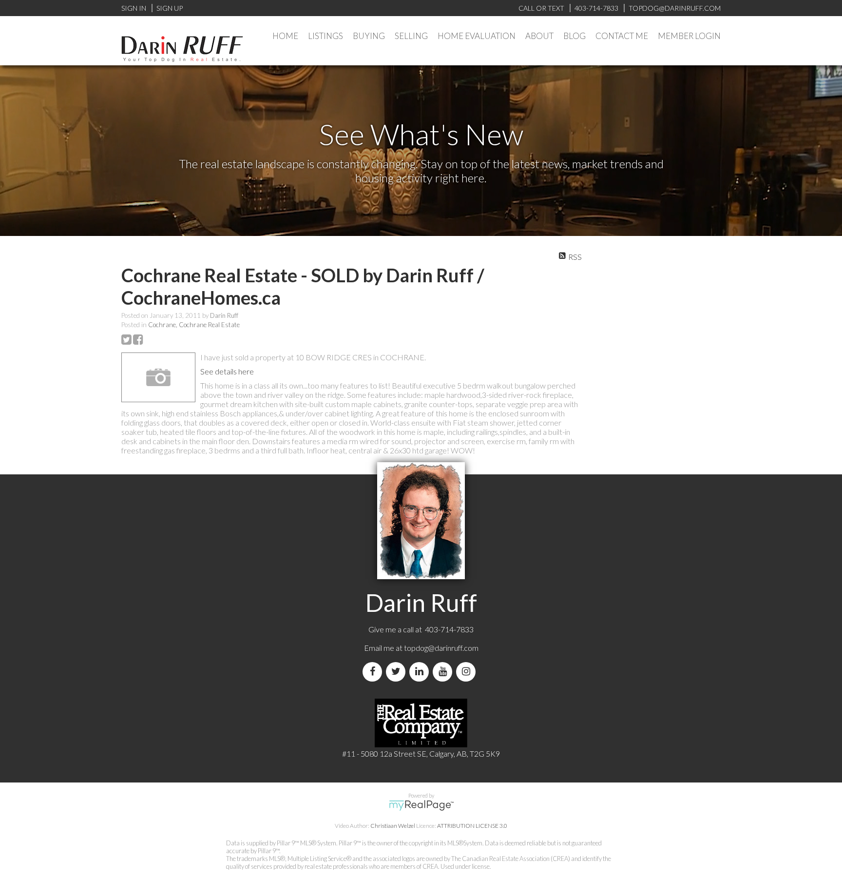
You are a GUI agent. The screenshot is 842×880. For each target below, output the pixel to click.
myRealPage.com (421, 805)
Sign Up (169, 8)
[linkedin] (421, 671)
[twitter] (397, 671)
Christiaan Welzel (392, 825)
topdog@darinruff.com (441, 647)
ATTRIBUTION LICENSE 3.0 (472, 825)
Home (285, 36)
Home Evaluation (477, 36)
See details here (227, 371)
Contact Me (621, 36)
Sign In (133, 8)
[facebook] (374, 671)
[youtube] (444, 671)
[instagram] (467, 671)
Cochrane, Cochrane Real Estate (194, 325)
